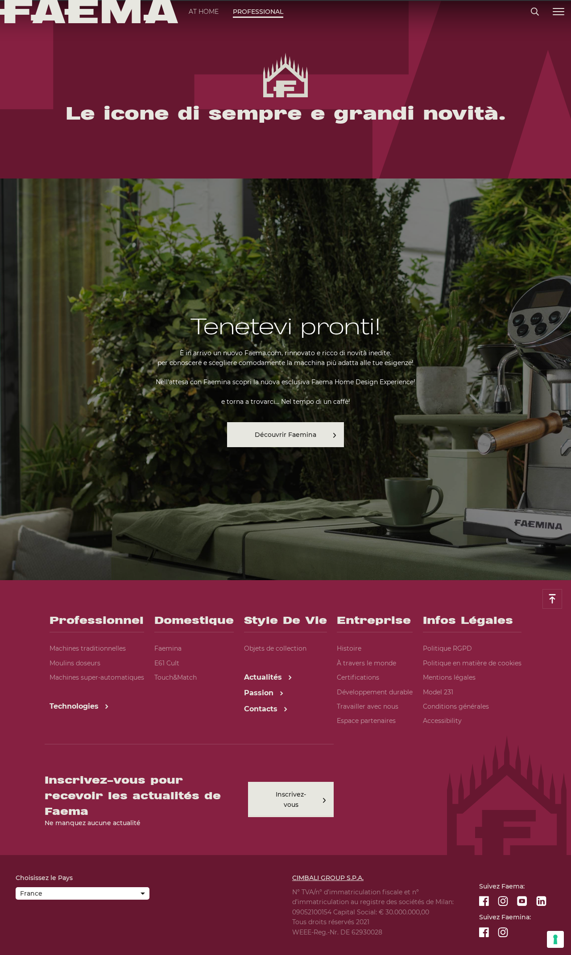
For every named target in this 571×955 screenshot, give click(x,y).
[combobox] (82, 894)
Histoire (349, 648)
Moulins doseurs (75, 663)
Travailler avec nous (367, 706)
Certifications (358, 677)
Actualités (264, 677)
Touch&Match (175, 677)
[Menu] (558, 12)
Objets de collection (275, 648)
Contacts (262, 709)
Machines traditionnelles (88, 648)
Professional (258, 12)
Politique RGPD (447, 648)
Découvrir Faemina (285, 435)
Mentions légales (449, 677)
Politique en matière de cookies (472, 663)
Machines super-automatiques (97, 677)
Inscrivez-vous (291, 799)
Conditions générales (456, 706)
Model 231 (438, 692)
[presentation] (285, 477)
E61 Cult (166, 663)
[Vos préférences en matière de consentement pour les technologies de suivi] (555, 939)
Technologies (75, 706)
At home (204, 12)
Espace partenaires (366, 721)
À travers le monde (366, 663)
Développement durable (375, 692)
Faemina (168, 648)
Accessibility (442, 721)
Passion (260, 693)
